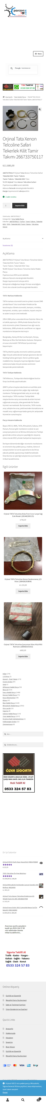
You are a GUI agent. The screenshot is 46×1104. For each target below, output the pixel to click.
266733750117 (14, 222)
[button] (40, 109)
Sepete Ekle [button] (23, 526)
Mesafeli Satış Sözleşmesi (16, 1000)
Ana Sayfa (8, 97)
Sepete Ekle (19, 205)
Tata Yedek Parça (20, 97)
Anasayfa (9, 1028)
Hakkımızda (10, 1033)
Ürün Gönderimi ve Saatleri (16, 1009)
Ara (23, 1100)
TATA (8, 224)
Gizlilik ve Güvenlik (13, 996)
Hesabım (9, 1038)
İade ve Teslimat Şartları (15, 1005)
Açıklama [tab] (6, 238)
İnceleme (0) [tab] (8, 245)
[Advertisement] (23, 41)
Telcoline (35, 224)
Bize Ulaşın (10, 1047)
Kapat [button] (5, 1092)
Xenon (5, 227)
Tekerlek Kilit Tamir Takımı (21, 224)
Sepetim (9, 1042)
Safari (22, 222)
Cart (35, 1098)
